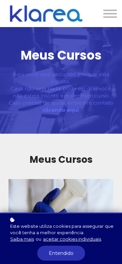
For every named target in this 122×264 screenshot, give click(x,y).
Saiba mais (22, 239)
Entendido (61, 253)
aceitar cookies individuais (72, 239)
